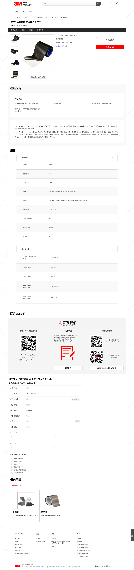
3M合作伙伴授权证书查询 (22, 553)
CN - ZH (113, 3)
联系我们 (68, 368)
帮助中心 (79, 538)
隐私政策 (30, 564)
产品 (16, 11)
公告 (52, 546)
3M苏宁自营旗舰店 (82, 553)
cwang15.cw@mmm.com (30, 360)
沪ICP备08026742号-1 (40, 567)
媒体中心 (38, 538)
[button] (38, 54)
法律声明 (24, 564)
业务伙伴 (17, 550)
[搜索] (98, 4)
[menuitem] (14, 30)
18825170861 (31, 357)
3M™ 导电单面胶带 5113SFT (50, 516)
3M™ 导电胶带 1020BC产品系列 (24, 516)
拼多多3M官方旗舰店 (83, 556)
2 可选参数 (110, 40)
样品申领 (68, 331)
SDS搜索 (53, 538)
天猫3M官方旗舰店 (82, 544)
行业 (23, 11)
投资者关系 (18, 547)
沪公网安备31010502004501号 (56, 567)
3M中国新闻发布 (40, 541)
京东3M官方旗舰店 (82, 547)
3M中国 (17, 541)
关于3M (17, 538)
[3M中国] (25, 3)
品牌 (30, 11)
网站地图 (79, 541)
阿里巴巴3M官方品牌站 (84, 550)
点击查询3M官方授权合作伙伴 (106, 368)
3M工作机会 (18, 544)
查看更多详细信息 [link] (61, 46)
